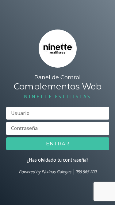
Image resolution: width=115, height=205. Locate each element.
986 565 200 (85, 172)
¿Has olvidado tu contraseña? (57, 159)
